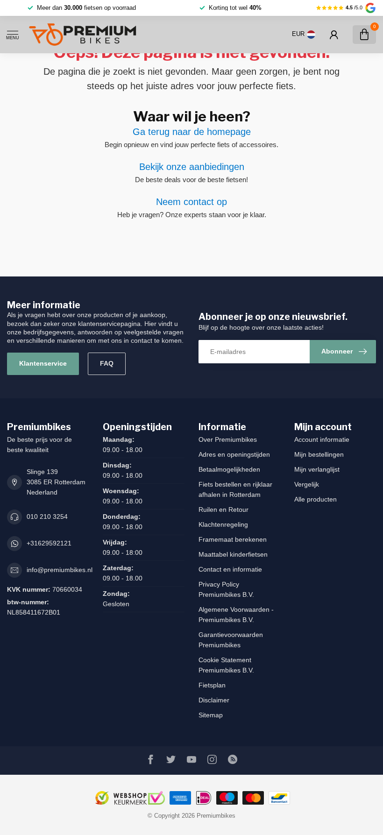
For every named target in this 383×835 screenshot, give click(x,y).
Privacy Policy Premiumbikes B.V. (226, 589)
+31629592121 (49, 543)
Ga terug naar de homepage (192, 132)
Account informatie (321, 439)
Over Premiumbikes (228, 439)
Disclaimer (214, 700)
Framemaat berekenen (233, 539)
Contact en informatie (230, 569)
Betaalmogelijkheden (229, 469)
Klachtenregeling (223, 524)
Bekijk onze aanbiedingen (191, 167)
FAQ (106, 363)
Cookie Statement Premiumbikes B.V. (226, 665)
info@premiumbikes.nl (59, 569)
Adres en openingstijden (234, 454)
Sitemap (211, 715)
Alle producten (315, 499)
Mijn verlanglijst (317, 469)
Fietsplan (212, 685)
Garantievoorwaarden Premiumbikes (231, 640)
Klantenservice (43, 363)
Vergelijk (306, 484)
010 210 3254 (47, 516)
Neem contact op (191, 202)
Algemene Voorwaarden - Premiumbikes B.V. (236, 614)
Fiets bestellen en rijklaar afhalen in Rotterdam (235, 489)
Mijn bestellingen (319, 454)
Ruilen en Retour (223, 509)
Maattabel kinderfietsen (233, 554)
